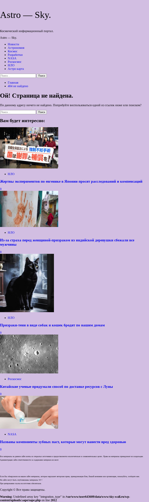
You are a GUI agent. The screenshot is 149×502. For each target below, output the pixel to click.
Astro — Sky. (25, 15)
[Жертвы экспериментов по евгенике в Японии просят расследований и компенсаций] (29, 167)
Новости (13, 44)
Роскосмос (15, 61)
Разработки (15, 54)
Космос (12, 51)
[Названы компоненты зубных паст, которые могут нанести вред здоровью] (29, 427)
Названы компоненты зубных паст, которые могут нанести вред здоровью (63, 442)
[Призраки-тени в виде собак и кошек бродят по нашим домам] (27, 311)
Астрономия (16, 47)
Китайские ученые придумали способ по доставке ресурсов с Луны (56, 387)
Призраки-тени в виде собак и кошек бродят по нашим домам (52, 325)
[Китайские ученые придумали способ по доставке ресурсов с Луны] (29, 372)
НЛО (11, 65)
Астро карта (16, 68)
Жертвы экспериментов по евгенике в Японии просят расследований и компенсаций (71, 181)
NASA (12, 58)
